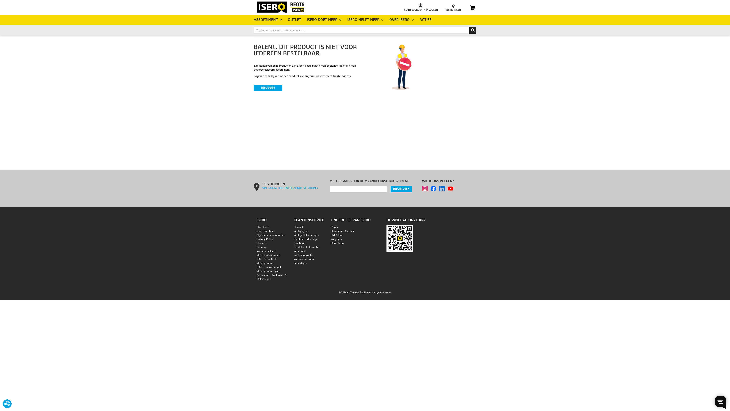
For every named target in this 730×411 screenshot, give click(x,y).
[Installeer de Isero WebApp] (399, 238)
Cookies (261, 243)
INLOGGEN (268, 88)
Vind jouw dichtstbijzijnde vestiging (290, 188)
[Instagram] (425, 188)
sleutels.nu (337, 243)
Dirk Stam (337, 235)
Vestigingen (301, 231)
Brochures (300, 243)
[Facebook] (433, 188)
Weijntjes (336, 239)
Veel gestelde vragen (306, 235)
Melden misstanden (268, 254)
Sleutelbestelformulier (307, 247)
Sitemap (262, 247)
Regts (334, 227)
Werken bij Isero (266, 250)
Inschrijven (401, 189)
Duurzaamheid (265, 231)
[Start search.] (472, 30)
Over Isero (263, 227)
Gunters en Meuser (342, 231)
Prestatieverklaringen (306, 239)
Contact (298, 227)
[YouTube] (450, 188)
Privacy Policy (265, 239)
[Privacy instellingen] (7, 403)
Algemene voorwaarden (271, 235)
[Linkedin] (442, 188)
